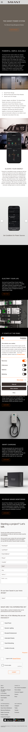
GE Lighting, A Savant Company (6, 690)
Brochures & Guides (5, 695)
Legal (2, 699)
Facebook (17, 712)
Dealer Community (5, 712)
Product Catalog (4, 714)
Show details (20, 380)
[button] (2, 2)
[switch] (24, 365)
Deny (14, 392)
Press (16, 696)
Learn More (6, 405)
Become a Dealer (5, 705)
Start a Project (14, 29)
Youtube (16, 710)
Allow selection (14, 388)
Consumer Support (19, 692)
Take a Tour (6, 293)
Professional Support (5, 716)
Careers (16, 694)
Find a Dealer (18, 689)
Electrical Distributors (5, 710)
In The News (3, 693)
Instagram (17, 705)
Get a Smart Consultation (20, 687)
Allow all (14, 384)
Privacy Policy (21, 354)
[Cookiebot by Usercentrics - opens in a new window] (20, 338)
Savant (2, 687)
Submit (14, 672)
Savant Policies (17, 658)
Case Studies (4, 697)
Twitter (16, 708)
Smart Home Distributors (6, 708)
